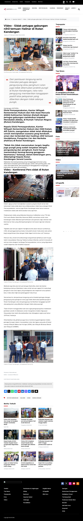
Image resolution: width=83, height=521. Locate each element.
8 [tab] (75, 179)
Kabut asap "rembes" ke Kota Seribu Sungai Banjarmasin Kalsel (70, 54)
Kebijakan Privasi (67, 494)
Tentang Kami (66, 497)
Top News (34, 1)
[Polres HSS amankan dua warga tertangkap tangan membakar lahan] (11, 413)
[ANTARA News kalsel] (10, 9)
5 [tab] (72, 157)
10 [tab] (67, 181)
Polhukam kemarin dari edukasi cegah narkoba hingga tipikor (45, 421)
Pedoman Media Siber (69, 500)
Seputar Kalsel (43, 8)
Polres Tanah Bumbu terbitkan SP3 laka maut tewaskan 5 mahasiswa (70, 120)
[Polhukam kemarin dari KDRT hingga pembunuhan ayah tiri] (45, 434)
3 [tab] (67, 157)
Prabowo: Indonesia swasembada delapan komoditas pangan (70, 128)
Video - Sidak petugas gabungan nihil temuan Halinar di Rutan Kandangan (45, 19)
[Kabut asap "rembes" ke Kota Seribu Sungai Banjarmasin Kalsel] (59, 55)
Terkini (21, 1)
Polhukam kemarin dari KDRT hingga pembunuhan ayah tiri (45, 442)
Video (58, 160)
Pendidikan (60, 8)
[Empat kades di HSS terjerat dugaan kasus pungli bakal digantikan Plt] (11, 434)
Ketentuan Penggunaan (69, 491)
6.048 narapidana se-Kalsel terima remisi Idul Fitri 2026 (28, 464)
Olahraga (52, 8)
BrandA (64, 502)
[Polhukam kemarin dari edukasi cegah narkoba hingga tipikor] (45, 413)
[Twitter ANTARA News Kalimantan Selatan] (67, 2)
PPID (63, 511)
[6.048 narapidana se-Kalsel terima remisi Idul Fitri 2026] (28, 456)
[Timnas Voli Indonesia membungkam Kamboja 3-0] (59, 31)
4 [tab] (70, 157)
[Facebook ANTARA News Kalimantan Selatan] (64, 2)
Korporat (65, 508)
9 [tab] (77, 179)
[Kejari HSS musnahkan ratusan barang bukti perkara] (45, 456)
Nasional (34, 8)
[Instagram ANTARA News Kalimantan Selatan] (70, 2)
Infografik (60, 183)
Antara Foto (15, 1)
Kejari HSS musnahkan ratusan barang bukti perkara (45, 464)
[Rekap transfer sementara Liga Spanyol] (59, 48)
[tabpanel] (67, 148)
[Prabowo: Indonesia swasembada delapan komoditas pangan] (59, 129)
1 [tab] (62, 157)
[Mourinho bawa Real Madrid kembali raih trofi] (59, 40)
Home (19, 8)
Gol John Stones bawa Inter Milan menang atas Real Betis (70, 63)
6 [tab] (70, 179)
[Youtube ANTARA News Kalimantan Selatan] (73, 2)
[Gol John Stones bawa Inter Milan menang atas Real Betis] (59, 64)
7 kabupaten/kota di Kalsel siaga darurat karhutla (65, 173)
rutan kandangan (12, 398)
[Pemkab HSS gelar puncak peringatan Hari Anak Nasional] (28, 413)
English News (67, 9)
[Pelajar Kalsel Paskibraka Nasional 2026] (59, 113)
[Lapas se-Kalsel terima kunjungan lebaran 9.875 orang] (11, 456)
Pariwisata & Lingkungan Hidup (26, 9)
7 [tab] (72, 179)
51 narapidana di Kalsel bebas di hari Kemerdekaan (67, 93)
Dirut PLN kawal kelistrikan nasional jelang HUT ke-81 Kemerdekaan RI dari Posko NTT (69, 103)
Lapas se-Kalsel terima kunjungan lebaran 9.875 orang (11, 464)
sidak (28, 398)
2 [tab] (65, 157)
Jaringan (64, 488)
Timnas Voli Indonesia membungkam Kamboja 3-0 (70, 31)
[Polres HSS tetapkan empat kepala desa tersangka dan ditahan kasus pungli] (28, 434)
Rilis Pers (40, 1)
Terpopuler (27, 1)
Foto (58, 137)
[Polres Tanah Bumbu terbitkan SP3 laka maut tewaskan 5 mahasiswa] (59, 121)
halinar (22, 398)
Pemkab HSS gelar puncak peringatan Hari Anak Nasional (28, 421)
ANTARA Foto (66, 505)
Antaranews (8, 1)
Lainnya (73, 8)
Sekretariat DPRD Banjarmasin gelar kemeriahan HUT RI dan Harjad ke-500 (67, 149)
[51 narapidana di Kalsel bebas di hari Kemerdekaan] (67, 83)
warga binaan (36, 398)
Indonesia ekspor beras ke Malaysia (67, 225)
